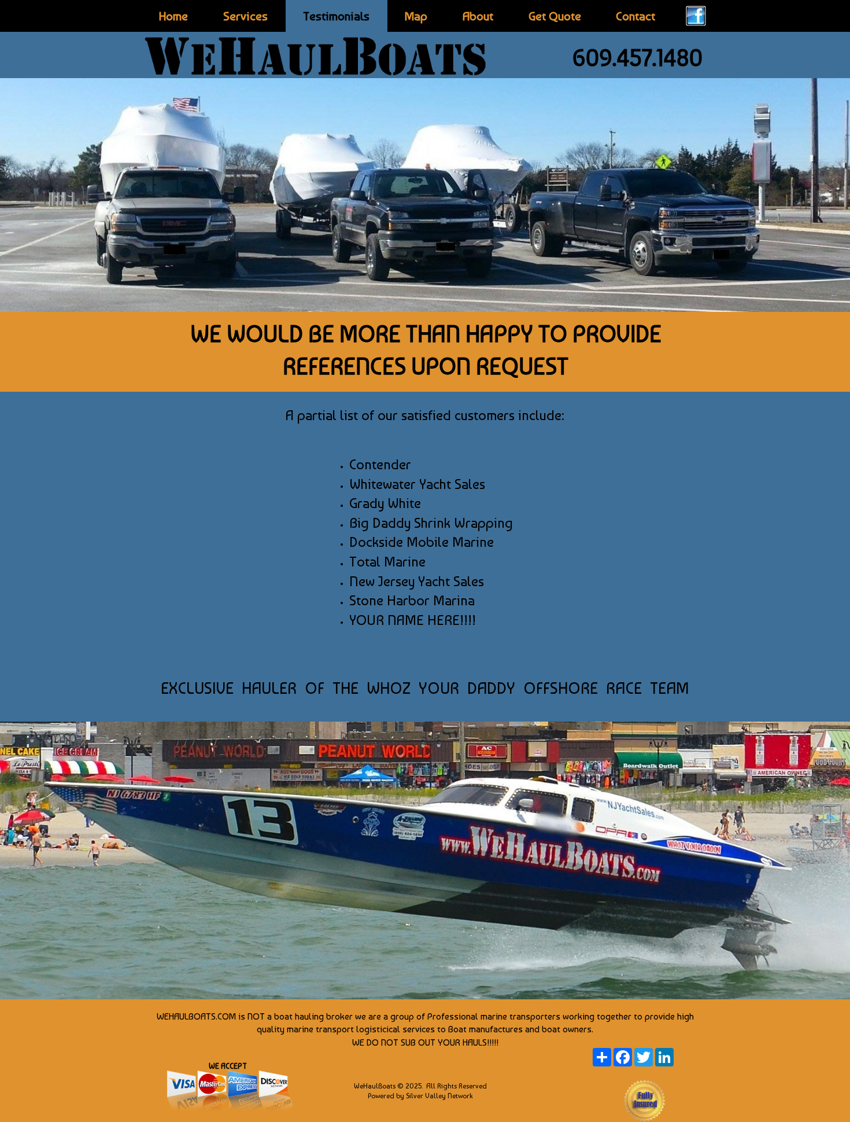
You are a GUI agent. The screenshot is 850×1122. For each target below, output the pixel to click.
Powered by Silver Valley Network (420, 1096)
